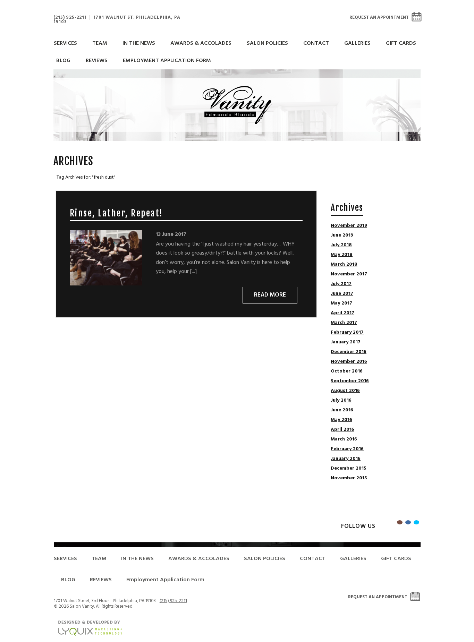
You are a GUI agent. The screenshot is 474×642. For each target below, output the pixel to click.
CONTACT (316, 43)
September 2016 (350, 381)
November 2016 (349, 362)
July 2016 (341, 400)
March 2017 (344, 323)
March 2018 (344, 265)
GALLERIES (357, 43)
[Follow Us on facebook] (408, 522)
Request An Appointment (379, 17)
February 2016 (347, 449)
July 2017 (341, 284)
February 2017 (347, 332)
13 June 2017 (171, 234)
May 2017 (341, 303)
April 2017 (342, 313)
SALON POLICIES (267, 43)
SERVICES (65, 43)
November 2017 (349, 274)
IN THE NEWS (138, 43)
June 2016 (342, 410)
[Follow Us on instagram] (400, 522)
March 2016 (344, 439)
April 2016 (342, 430)
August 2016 (345, 391)
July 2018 (341, 245)
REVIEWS (97, 60)
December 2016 (348, 352)
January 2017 (346, 342)
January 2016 (346, 459)
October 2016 (347, 371)
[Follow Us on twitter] (416, 522)
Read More (270, 295)
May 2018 (342, 255)
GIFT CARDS (401, 43)
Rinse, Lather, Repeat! (116, 213)
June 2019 (342, 235)
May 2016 (341, 420)
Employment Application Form (167, 60)
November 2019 (349, 226)
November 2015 (349, 478)
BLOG (63, 60)
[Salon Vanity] (237, 105)
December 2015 (348, 468)
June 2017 (342, 294)
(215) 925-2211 (70, 17)
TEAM (99, 43)
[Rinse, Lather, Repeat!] (106, 257)
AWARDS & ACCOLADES (200, 43)
